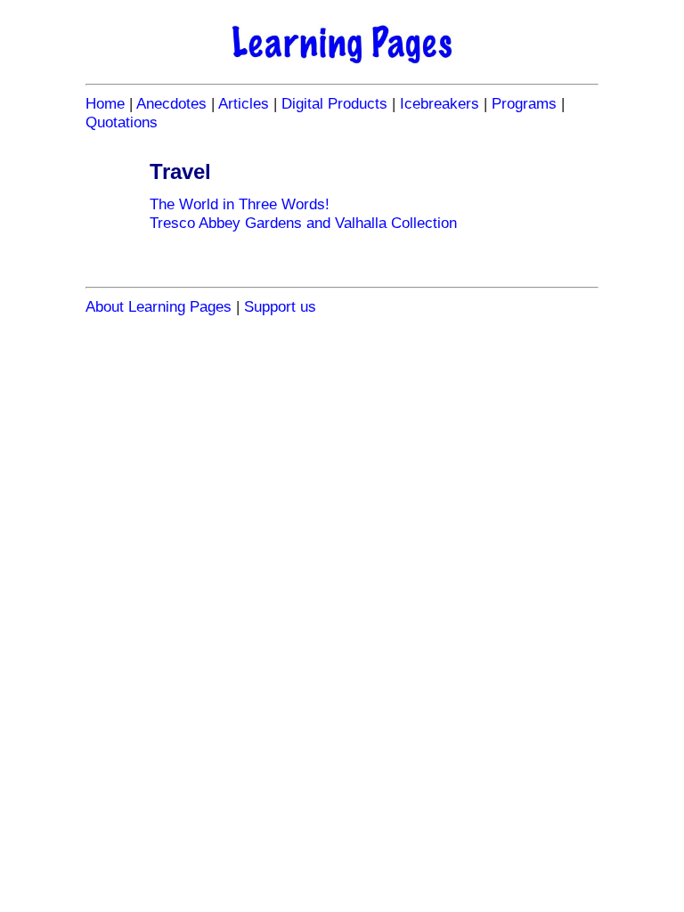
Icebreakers (439, 103)
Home (105, 103)
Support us (280, 306)
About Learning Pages (159, 306)
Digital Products (334, 103)
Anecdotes (171, 103)
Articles (243, 103)
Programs (524, 103)
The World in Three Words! (240, 204)
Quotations (122, 122)
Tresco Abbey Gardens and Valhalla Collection (303, 223)
